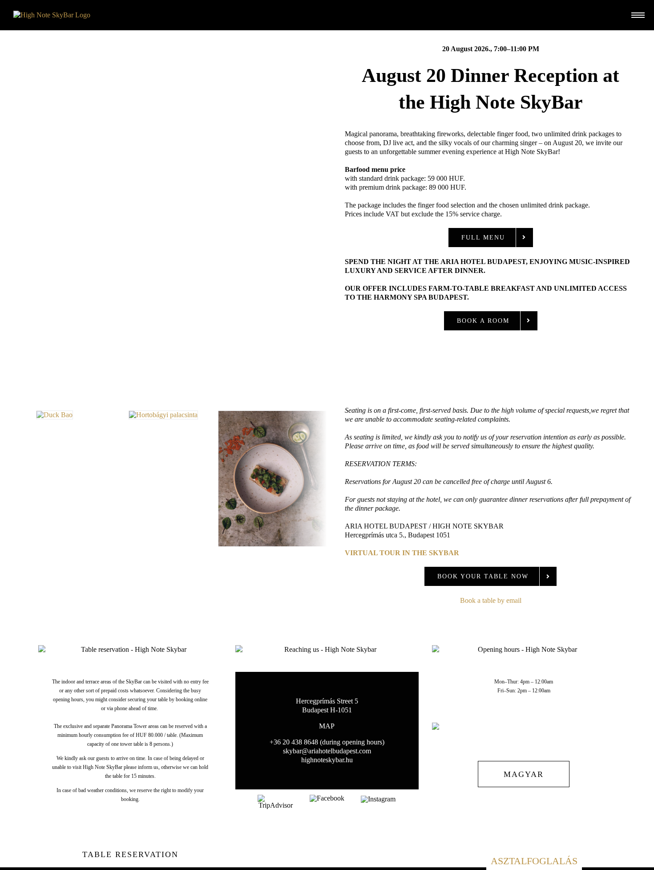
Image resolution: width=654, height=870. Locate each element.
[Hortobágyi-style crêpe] (163, 415)
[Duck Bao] (54, 415)
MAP (327, 726)
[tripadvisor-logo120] (276, 798)
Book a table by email (490, 600)
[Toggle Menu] (636, 15)
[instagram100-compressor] (378, 799)
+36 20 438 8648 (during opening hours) (327, 742)
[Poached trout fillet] (272, 415)
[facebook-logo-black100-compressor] (327, 798)
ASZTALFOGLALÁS (534, 860)
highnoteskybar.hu (327, 760)
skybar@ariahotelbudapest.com (327, 751)
